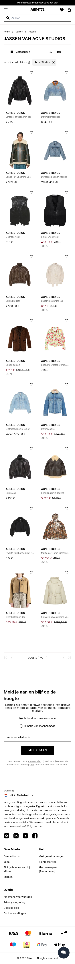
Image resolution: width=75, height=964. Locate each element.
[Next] (63, 658)
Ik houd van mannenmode (39, 726)
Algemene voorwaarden (18, 897)
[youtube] (25, 836)
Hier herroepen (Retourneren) (48, 869)
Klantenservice (47, 862)
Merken (8, 877)
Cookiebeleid (11, 908)
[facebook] (35, 836)
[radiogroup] (37, 722)
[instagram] (6, 836)
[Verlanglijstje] (62, 9)
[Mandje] (69, 9)
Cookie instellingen (15, 913)
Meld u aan (37, 750)
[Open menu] (5, 9)
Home (7, 32)
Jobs (6, 862)
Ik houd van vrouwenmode (40, 718)
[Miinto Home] (37, 10)
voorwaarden (34, 761)
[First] (6, 657)
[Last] (69, 657)
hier (32, 765)
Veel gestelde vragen (51, 856)
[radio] (21, 718)
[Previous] (11, 658)
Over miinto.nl (12, 856)
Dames (19, 32)
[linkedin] (16, 836)
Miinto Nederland (19, 795)
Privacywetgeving (14, 902)
